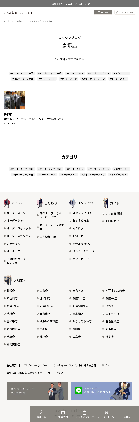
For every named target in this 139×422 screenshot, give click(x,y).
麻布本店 (78, 290)
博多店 (110, 336)
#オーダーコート (47, 78)
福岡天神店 (13, 344)
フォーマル (13, 243)
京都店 (44, 329)
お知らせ (78, 236)
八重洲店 (12, 298)
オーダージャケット (19, 228)
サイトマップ (55, 373)
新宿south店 (80, 306)
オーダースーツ (16, 213)
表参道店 (45, 313)
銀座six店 (111, 298)
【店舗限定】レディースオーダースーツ (69, 7)
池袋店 (11, 313)
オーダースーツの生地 (52, 227)
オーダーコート (16, 251)
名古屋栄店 (112, 321)
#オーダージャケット (98, 73)
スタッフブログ (82, 213)
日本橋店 (78, 313)
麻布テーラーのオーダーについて (52, 215)
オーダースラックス (19, 236)
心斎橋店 (111, 329)
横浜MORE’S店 (49, 321)
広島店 (77, 336)
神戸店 (44, 336)
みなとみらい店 (82, 321)
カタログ (78, 228)
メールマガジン (82, 243)
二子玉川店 (112, 313)
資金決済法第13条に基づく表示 (24, 373)
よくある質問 (114, 213)
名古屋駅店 (13, 329)
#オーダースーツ (68, 78)
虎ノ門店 (45, 298)
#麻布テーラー (121, 73)
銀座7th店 (13, 306)
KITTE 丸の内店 (115, 290)
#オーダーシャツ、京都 (49, 73)
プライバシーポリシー (35, 365)
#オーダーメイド (118, 78)
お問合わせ (112, 221)
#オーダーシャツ (75, 73)
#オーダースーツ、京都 (21, 73)
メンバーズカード (83, 251)
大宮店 (44, 290)
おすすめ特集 (81, 220)
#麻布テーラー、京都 (22, 78)
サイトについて (111, 365)
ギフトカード (81, 259)
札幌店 (11, 290)
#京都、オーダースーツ (93, 78)
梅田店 (77, 329)
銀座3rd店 (79, 298)
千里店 (11, 336)
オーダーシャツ (16, 220)
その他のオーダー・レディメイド (19, 261)
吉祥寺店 (12, 321)
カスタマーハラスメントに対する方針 (74, 365)
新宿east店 (46, 306)
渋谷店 (110, 306)
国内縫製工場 (48, 237)
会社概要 (12, 365)
